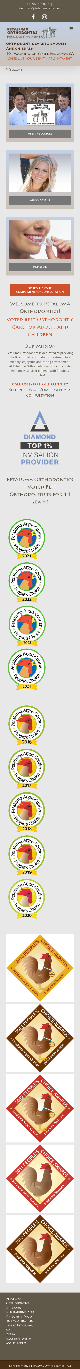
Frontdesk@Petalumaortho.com (40, 8)
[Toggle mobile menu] (72, 28)
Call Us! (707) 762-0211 (37, 384)
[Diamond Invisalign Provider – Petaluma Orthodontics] (40, 410)
